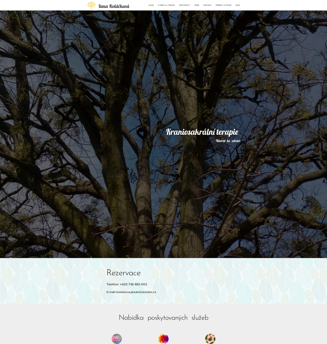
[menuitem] (152, 5)
